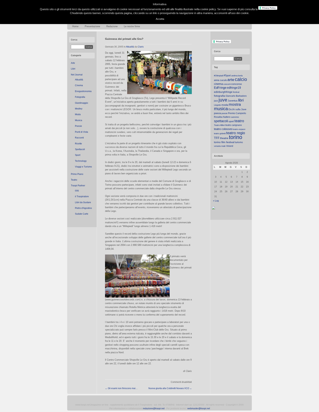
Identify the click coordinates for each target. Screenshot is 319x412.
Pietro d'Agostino (83, 208)
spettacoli (221, 121)
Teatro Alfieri (219, 125)
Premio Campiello (237, 113)
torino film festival (224, 142)
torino (235, 137)
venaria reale (220, 146)
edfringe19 (234, 87)
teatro (239, 121)
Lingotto (217, 105)
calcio (241, 79)
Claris (141, 46)
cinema (218, 83)
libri (241, 100)
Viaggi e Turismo (83, 166)
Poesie (78, 126)
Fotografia (80, 97)
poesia (217, 113)
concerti (227, 84)
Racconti (79, 137)
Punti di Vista (81, 132)
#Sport (227, 75)
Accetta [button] (160, 19)
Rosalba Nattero (222, 117)
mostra (235, 104)
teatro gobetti (220, 133)
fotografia (219, 95)
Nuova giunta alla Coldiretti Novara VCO (170, 388)
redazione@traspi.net (153, 408)
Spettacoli (80, 149)
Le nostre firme (132, 26)
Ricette (78, 143)
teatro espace (239, 129)
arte (230, 79)
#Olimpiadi (218, 75)
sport (231, 121)
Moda (78, 114)
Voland (229, 146)
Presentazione (92, 26)
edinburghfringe (223, 91)
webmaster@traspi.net (198, 408)
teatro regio (235, 133)
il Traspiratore (82, 196)
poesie (224, 113)
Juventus (233, 100)
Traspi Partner (78, 185)
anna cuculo (220, 80)
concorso (236, 84)
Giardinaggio (81, 103)
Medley (78, 108)
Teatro (74, 180)
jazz (216, 100)
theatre (224, 138)
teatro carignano (233, 125)
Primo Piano (77, 174)
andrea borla (237, 75)
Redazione (112, 26)
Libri (73, 68)
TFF (216, 138)
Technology (81, 161)
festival (236, 92)
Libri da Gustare (83, 202)
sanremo (235, 117)
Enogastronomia (83, 91)
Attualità (79, 79)
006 (77, 190)
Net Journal (77, 74)
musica (221, 108)
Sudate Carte (81, 214)
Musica (78, 120)
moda (225, 104)
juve (223, 99)
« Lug (216, 200)
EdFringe (220, 87)
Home (75, 26)
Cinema (79, 85)
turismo (239, 142)
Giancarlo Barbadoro (236, 96)
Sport (77, 155)
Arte (73, 63)
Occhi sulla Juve (237, 109)
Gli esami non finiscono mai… (121, 388)
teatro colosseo (223, 128)
